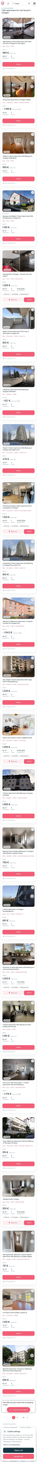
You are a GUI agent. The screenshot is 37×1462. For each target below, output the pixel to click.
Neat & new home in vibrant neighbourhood (17, 738)
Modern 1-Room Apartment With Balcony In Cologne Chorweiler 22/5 (17, 449)
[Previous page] (10, 1417)
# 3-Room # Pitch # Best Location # (15, 1313)
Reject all (18, 1450)
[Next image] (32, 28)
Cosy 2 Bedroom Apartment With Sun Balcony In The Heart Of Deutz (18, 1142)
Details (18, 64)
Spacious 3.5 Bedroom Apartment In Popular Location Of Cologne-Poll (18, 622)
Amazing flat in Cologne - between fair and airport (17, 275)
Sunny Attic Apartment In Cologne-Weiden (17, 100)
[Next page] (27, 1417)
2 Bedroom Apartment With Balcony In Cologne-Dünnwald (16, 390)
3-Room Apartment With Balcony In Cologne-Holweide (18, 794)
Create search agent (20, 1410)
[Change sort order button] (8, 3)
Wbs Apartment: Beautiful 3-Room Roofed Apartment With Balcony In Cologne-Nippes (17, 1255)
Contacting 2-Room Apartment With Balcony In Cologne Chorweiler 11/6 (18, 564)
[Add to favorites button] (32, 19)
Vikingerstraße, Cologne (11, 1199)
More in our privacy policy (11, 1444)
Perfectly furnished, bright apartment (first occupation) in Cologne (17, 507)
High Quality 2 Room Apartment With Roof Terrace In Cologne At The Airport (17, 42)
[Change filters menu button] (29, 3)
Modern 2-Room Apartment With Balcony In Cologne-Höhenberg (17, 157)
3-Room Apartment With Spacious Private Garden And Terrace (17, 1025)
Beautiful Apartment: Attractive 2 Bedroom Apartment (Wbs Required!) (17, 1370)
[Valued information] (20, 109)
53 (23, 1417)
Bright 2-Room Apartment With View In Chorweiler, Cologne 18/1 (16, 332)
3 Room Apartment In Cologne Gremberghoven (13, 910)
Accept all (18, 1456)
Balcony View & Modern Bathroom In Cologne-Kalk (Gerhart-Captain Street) (18, 852)
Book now (14, 299)
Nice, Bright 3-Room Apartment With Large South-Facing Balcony (17, 680)
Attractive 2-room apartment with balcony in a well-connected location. (18, 968)
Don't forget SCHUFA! (10, 68)
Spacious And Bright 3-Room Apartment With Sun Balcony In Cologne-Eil (18, 217)
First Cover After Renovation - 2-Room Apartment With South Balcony (16, 1083)
